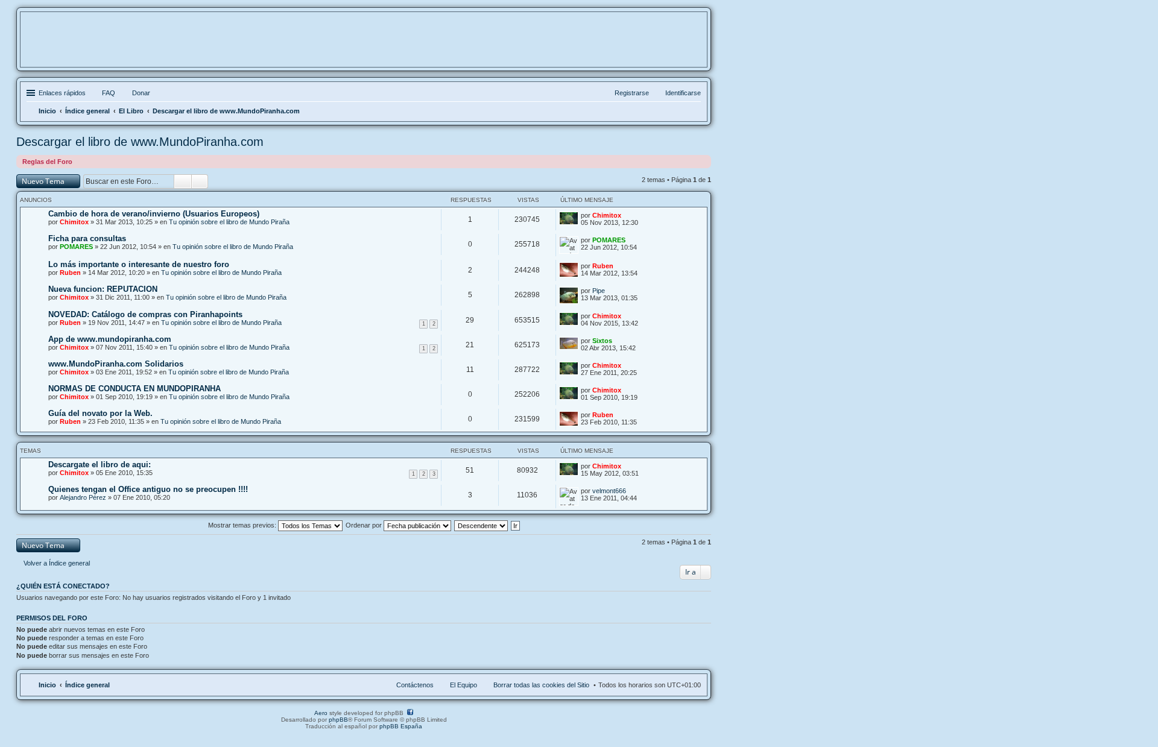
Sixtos (602, 340)
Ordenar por (365, 525)
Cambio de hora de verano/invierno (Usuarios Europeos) (153, 213)
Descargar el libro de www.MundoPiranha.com (140, 141)
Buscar (183, 181)
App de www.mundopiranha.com (109, 339)
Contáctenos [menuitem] (415, 685)
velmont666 (609, 490)
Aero (320, 713)
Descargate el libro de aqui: (99, 464)
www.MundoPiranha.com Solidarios (115, 363)
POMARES (76, 246)
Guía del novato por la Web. (100, 413)
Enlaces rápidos (62, 92)
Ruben (70, 272)
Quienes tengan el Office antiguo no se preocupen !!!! (148, 489)
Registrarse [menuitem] (632, 92)
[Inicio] (364, 47)
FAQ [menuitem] (108, 92)
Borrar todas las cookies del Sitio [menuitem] (541, 685)
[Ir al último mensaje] (628, 215)
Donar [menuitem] (141, 92)
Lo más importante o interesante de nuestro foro (138, 264)
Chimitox (74, 221)
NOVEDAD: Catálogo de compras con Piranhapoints (145, 314)
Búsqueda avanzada (200, 181)
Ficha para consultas (87, 238)
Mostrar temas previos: (243, 525)
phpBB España (400, 726)
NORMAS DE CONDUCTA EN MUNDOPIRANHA (134, 388)
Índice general (87, 685)
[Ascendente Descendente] (481, 525)
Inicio (47, 685)
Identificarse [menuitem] (683, 92)
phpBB (338, 719)
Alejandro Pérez (83, 497)
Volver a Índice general (57, 563)
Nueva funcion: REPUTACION (102, 289)
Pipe (598, 290)
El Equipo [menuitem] (463, 685)
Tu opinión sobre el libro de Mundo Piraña (229, 221)
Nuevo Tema (43, 181)
